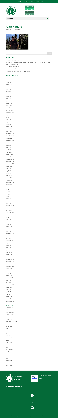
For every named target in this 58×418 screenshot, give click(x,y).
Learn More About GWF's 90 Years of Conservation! (29, 1)
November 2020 (10, 208)
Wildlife (7, 352)
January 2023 (9, 157)
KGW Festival (9, 335)
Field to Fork (9, 326)
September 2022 (10, 163)
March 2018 (9, 275)
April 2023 (8, 149)
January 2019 (9, 257)
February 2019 (9, 254)
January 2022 (9, 177)
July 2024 (8, 117)
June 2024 (8, 119)
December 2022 (10, 159)
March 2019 (9, 252)
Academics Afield (10, 307)
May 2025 (8, 98)
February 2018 (9, 278)
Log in (7, 358)
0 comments (17, 29)
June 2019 (8, 245)
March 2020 (9, 226)
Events (7, 324)
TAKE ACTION (29, 6)
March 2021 (9, 198)
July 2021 (8, 189)
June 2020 (8, 219)
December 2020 (10, 205)
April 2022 (8, 173)
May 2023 (8, 147)
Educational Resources (11, 321)
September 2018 (10, 266)
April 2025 (8, 101)
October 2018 (9, 264)
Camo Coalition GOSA (11, 317)
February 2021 (9, 201)
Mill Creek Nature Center (12, 338)
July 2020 (8, 217)
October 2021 (9, 184)
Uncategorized (9, 349)
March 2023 (9, 152)
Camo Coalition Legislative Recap (14, 60)
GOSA (7, 331)
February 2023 (9, 154)
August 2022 (9, 166)
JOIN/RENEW (29, 14)
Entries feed (9, 360)
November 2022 (10, 161)
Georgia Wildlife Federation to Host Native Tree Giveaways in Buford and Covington (26, 69)
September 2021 (10, 187)
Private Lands (9, 342)
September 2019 (10, 240)
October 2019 (9, 238)
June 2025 (8, 96)
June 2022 (8, 168)
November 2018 (10, 261)
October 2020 (9, 210)
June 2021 (8, 191)
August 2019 (9, 243)
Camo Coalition (9, 314)
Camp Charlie (9, 319)
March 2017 (9, 294)
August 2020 (9, 215)
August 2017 (9, 287)
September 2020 (10, 212)
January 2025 (9, 105)
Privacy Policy (40, 416)
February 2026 (9, 87)
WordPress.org (9, 365)
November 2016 (10, 301)
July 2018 (8, 271)
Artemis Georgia (10, 312)
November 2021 (10, 182)
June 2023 (8, 145)
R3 (6, 345)
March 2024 (9, 126)
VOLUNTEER (29, 9)
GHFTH (7, 328)
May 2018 (8, 273)
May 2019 (8, 247)
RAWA (7, 347)
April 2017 (8, 292)
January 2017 (9, 298)
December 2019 (10, 233)
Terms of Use (48, 416)
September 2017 (10, 285)
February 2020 (9, 229)
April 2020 (8, 224)
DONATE (29, 11)
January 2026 (9, 89)
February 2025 (9, 103)
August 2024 (9, 115)
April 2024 (8, 124)
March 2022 (9, 175)
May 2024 (8, 122)
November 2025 (10, 91)
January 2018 (9, 280)
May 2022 (8, 171)
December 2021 (10, 180)
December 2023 (10, 133)
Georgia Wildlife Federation (21, 416)
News (7, 340)
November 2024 (10, 108)
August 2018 (9, 268)
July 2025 (8, 94)
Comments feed (10, 363)
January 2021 (9, 203)
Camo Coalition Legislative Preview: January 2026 (18, 71)
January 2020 (9, 231)
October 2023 (9, 138)
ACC (7, 310)
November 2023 (10, 136)
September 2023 (10, 140)
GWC (7, 333)
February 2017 (9, 296)
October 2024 (9, 110)
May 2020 (8, 222)
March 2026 (9, 84)
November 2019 (10, 236)
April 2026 (8, 82)
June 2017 (8, 289)
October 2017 (9, 282)
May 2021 (8, 194)
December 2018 (10, 259)
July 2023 (8, 143)
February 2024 (9, 129)
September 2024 (10, 112)
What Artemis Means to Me (12, 66)
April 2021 (8, 196)
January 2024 (9, 131)
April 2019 (8, 250)
